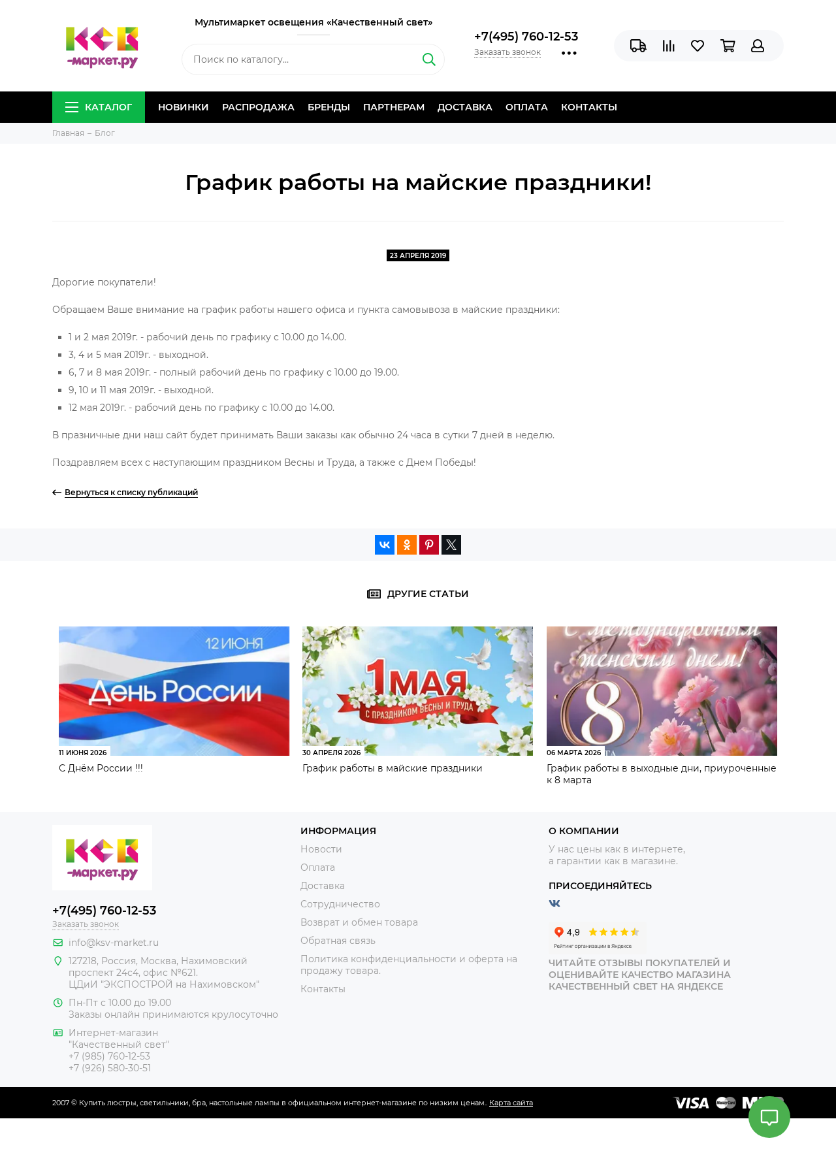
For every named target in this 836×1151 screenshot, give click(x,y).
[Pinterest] (429, 545)
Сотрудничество (340, 904)
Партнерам (394, 107)
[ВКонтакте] (384, 545)
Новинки (183, 107)
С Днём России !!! (101, 768)
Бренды (329, 107)
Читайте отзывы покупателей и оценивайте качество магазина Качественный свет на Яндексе (640, 974)
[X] (451, 545)
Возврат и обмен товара (359, 922)
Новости (321, 849)
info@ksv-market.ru (114, 942)
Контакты (589, 107)
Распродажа (258, 107)
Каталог (108, 107)
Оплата (527, 107)
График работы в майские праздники (392, 768)
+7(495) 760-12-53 (526, 36)
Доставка (465, 107)
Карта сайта (511, 1102)
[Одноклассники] (407, 545)
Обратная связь (338, 941)
